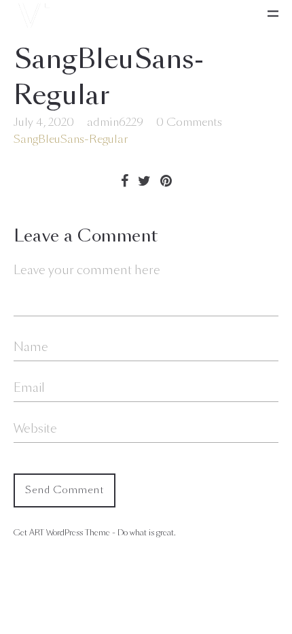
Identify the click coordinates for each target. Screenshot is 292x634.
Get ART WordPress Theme (62, 532)
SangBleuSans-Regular (71, 139)
